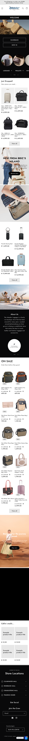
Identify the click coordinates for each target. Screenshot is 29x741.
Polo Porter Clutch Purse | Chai (7, 416)
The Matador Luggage (12, 736)
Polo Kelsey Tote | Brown (7, 498)
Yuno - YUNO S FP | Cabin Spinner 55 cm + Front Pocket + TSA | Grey (7, 108)
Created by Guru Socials (21, 736)
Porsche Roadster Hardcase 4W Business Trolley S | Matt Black (20, 245)
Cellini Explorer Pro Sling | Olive (6, 388)
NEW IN (14, 45)
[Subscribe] (24, 713)
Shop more (14, 548)
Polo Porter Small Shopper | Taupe (19, 471)
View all (14, 144)
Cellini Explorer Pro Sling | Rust (20, 388)
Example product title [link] (7, 633)
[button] (2, 8)
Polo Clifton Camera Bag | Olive (21, 443)
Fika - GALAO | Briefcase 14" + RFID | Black (21, 107)
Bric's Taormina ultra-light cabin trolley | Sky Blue (21, 271)
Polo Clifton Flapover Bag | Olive (6, 471)
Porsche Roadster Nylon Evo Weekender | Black (7, 270)
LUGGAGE (6, 71)
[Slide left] (11, 74)
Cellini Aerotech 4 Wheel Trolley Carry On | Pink (21, 500)
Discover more (14, 173)
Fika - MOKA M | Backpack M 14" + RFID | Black (7, 135)
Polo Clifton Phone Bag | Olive (7, 443)
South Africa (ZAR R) (13, 729)
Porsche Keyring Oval (7, 244)
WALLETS (18, 71)
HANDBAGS (14, 40)
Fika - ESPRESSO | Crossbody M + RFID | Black (20, 135)
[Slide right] (18, 74)
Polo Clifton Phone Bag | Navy (21, 416)
